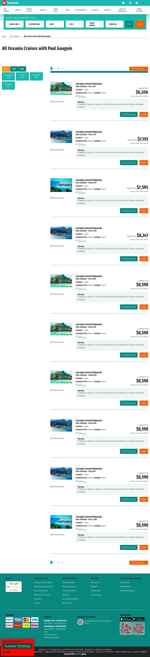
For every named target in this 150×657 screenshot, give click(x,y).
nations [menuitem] (107, 10)
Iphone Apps (95, 591)
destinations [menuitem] (80, 10)
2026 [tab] (6, 69)
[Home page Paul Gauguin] (81, 96)
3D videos (37, 603)
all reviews (13, 590)
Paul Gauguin (14, 36)
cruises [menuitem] (43, 10)
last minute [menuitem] (6, 10)
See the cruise (129, 114)
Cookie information (69, 591)
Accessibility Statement (71, 599)
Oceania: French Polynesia (89, 83)
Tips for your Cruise (41, 591)
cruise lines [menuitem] (55, 10)
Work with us (67, 603)
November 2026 (36, 76)
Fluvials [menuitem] (95, 10)
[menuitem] (123, 3)
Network (94, 586)
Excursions (38, 599)
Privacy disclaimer (69, 586)
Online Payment (125, 586)
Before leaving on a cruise (43, 586)
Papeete (90, 93)
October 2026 (22, 76)
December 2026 (8, 85)
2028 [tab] (22, 69)
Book (143, 114)
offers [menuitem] (17, 10)
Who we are (95, 582)
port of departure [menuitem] (122, 10)
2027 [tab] (14, 69)
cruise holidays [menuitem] (139, 10)
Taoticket (78, 654)
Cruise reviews (125, 582)
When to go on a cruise (42, 595)
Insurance (66, 595)
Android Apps (96, 595)
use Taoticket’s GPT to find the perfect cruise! (97, 622)
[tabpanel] (22, 81)
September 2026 (8, 76)
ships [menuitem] (67, 10)
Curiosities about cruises (43, 582)
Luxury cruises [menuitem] (29, 10)
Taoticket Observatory (127, 591)
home (4, 36)
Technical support (69, 582)
